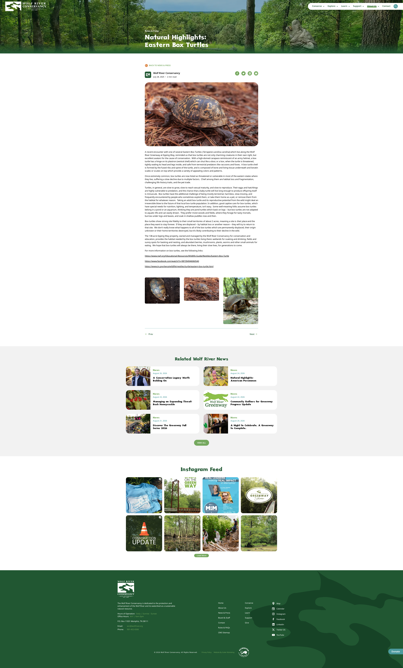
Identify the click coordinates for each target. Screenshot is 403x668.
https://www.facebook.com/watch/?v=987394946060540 (172, 261)
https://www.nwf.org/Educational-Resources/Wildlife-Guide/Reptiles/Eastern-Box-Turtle (187, 255)
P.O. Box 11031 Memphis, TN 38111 (133, 621)
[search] (396, 6)
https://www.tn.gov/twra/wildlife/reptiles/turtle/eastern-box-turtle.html (179, 266)
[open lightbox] (162, 290)
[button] (318, 6)
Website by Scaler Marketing (224, 652)
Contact (386, 6)
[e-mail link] (256, 73)
